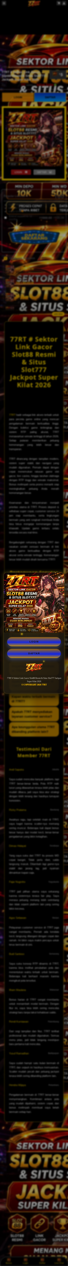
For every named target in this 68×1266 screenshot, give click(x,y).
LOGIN (34, 641)
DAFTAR (34, 653)
